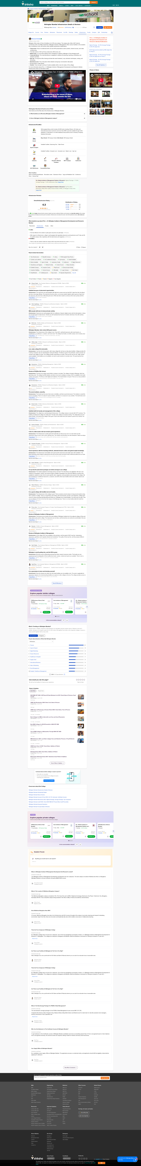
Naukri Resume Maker (51, 1139)
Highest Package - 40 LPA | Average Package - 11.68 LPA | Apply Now (100, 45)
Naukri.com (49, 1137)
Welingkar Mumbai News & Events (37, 794)
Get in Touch (50, 1155)
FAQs (32, 1143)
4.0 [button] (58, 27)
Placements (59, 32)
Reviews (46, 32)
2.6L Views (32, 714)
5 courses (55, 608)
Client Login (65, 1135)
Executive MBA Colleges (36, 1093)
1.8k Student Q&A (78, 27)
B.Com (79, 1089)
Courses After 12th (35, 1110)
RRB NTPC (96, 1089)
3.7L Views (32, 721)
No (41, 299)
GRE (64, 1116)
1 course (100, 832)
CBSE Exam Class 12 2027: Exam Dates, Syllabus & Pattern (45, 746)
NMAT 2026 (49, 1108)
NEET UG (65, 1087)
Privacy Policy (88, 1162)
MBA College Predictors (36, 1102)
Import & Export (33, 648)
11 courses (34, 608)
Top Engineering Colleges (52, 1089)
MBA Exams (33, 1095)
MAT (32, 1098)
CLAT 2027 (49, 1123)
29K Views (32, 707)
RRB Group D (97, 1087)
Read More (32, 297)
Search (94, 2)
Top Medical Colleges (67, 1100)
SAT (63, 1119)
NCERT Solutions (34, 1121)
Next (111, 94)
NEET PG (64, 1089)
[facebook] (84, 1159)
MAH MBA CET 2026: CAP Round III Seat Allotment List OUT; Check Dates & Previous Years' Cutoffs (53, 696)
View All (74, 272)
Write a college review (35, 1114)
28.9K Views (33, 759)
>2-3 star (67, 207)
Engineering (49, 1087)
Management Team (35, 1137)
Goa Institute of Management (60, 600)
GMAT (64, 1118)
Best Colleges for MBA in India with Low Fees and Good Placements (47, 717)
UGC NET (96, 1095)
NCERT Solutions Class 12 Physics (38, 1125)
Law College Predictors (36, 1118)
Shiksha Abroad (50, 1148)
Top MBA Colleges (35, 1089)
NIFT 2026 (49, 1121)
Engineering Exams (51, 1093)
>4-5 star (67, 204)
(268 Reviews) (68, 27)
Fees (42, 32)
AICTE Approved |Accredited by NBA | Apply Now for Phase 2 (100, 50)
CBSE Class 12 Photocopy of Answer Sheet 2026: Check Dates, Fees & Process (50, 709)
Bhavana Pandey (36, 38)
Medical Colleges (66, 1102)
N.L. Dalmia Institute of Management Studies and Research (82, 602)
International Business (35, 662)
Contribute (65, 1155)
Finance (32, 645)
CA (79, 1095)
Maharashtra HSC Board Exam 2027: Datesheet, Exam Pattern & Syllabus (48, 756)
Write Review (67, 1158)
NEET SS (64, 1091)
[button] (41, 612)
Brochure (109, 27)
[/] (28, 8)
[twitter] (86, 1159)
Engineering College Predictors (53, 1098)
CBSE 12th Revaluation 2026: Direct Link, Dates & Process (45, 702)
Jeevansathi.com (50, 1145)
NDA (95, 1104)
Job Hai (48, 1150)
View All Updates (100, 65)
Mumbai (54, 27)
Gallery (76, 32)
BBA (79, 1093)
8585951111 (51, 1158)
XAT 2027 (49, 1110)
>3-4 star (67, 206)
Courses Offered (34, 607)
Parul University (50, 1119)
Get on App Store (84, 1115)
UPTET (95, 1093)
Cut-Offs (65, 32)
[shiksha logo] (37, 1157)
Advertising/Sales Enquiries (68, 1137)
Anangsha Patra (33, 711)
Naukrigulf (49, 1141)
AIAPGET (64, 1098)
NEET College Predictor (51, 1125)
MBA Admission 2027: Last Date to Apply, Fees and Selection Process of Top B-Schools (52, 738)
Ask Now (121, 1159)
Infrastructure (82, 32)
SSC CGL (96, 1098)
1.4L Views (32, 754)
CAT (32, 1096)
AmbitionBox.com (50, 1146)
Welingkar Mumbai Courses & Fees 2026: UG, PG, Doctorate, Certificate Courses (48, 797)
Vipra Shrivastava (33, 718)
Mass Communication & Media (84, 1102)
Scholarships (104, 32)
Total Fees (48, 607)
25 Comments (37, 721)
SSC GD (95, 1102)
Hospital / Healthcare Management (38, 671)
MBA (32, 1087)
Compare (99, 27)
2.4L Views (32, 736)
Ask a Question (34, 1112)
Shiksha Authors (34, 1141)
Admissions (52, 32)
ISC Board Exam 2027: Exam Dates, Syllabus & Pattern (44, 751)
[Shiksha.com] (28, 3)
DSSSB (95, 1096)
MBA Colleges (34, 1091)
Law (79, 1100)
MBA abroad (65, 1112)
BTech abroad (65, 1110)
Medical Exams (66, 1104)
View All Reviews (57, 583)
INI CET (64, 1095)
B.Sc (79, 1091)
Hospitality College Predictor (37, 1119)
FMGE (64, 1096)
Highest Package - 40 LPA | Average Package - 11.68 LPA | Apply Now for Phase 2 (100, 55)
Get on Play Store (84, 1112)
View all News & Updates (56, 763)
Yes (39, 299)
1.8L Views (32, 749)
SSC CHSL (96, 1100)
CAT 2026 (49, 1118)
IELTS (64, 1121)
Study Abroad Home (67, 1108)
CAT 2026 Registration (51, 1112)
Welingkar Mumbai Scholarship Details (38, 792)
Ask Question (104, 1078)
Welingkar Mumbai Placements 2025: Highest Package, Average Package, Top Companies (50, 799)
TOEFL (64, 1123)
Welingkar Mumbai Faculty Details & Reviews (39, 806)
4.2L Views (32, 743)
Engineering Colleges (51, 1091)
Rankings (71, 32)
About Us (33, 1135)
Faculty (88, 32)
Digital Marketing (34, 651)
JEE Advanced (50, 1096)
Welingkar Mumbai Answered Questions (38, 804)
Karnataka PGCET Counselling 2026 (54, 1114)
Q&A (99, 32)
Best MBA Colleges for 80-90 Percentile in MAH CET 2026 (44, 724)
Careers (32, 1139)
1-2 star (67, 209)
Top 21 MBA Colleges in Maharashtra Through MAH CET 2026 (45, 731)
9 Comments (37, 743)
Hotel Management (82, 1098)
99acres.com (49, 1143)
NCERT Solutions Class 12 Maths (38, 1123)
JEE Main (49, 1095)
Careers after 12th (34, 1108)
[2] (135, 1159)
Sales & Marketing (34, 665)
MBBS (79, 1104)
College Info (31, 32)
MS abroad (65, 1114)
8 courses (78, 608)
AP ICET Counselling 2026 (52, 1116)
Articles (32, 1116)
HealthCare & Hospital (35, 656)
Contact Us (33, 1145)
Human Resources (34, 653)
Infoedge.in (49, 1135)
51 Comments (37, 714)
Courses (37, 32)
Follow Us (80, 1155)
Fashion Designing (82, 1096)
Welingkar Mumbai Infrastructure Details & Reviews (41, 790)
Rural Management (34, 668)
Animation (80, 1087)
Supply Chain (33, 659)
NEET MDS (65, 1093)
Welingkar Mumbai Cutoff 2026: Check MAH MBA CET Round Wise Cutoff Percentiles (48, 801)
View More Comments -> (70, 1067)
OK (101, 1163)
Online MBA (33, 1100)
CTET (95, 1091)
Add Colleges (65, 1139)
